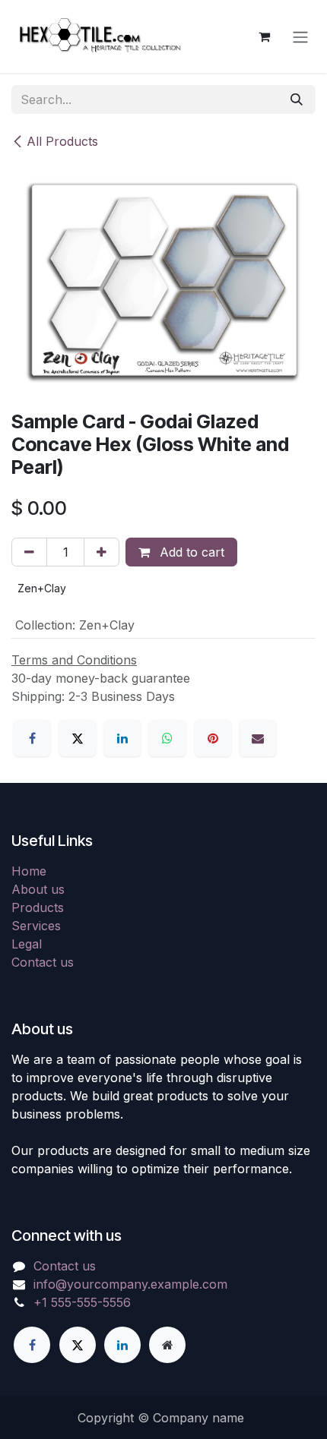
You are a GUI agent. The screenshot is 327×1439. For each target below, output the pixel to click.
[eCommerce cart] (264, 36)
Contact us (42, 962)
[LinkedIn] (122, 738)
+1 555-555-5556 (82, 1302)
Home (28, 871)
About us (38, 889)
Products (37, 907)
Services (36, 925)
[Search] (297, 99)
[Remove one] (29, 552)
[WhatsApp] (167, 738)
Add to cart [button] (190, 552)
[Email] (258, 738)
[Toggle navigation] (300, 36)
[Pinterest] (213, 738)
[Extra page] (167, 1345)
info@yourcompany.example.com (130, 1284)
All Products (62, 141)
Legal (26, 943)
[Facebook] (32, 738)
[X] (77, 738)
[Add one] (101, 552)
